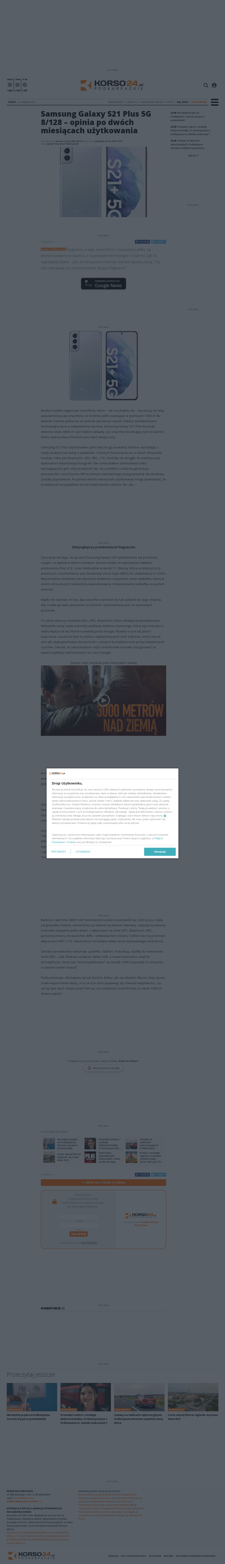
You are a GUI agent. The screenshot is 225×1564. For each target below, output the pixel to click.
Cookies (71, 842)
